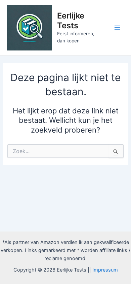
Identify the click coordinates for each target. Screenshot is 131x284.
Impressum (105, 270)
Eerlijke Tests (70, 20)
